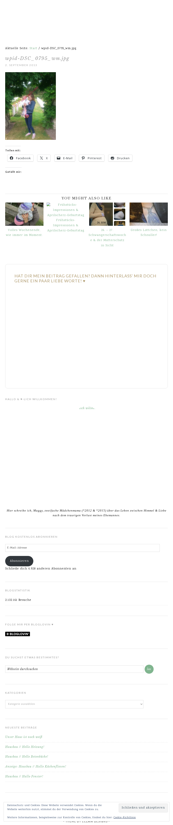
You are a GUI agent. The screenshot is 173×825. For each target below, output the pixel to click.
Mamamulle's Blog (86, 16)
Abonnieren (19, 561)
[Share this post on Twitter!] (10, 191)
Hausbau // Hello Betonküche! (26, 756)
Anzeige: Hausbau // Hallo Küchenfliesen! (35, 766)
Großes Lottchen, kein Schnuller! (149, 233)
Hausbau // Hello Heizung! (24, 747)
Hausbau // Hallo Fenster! (24, 776)
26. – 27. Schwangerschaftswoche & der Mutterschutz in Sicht (107, 238)
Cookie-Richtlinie (125, 818)
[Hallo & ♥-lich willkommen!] (86, 454)
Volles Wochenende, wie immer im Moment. (24, 233)
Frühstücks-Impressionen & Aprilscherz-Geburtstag (65, 225)
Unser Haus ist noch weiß (23, 737)
